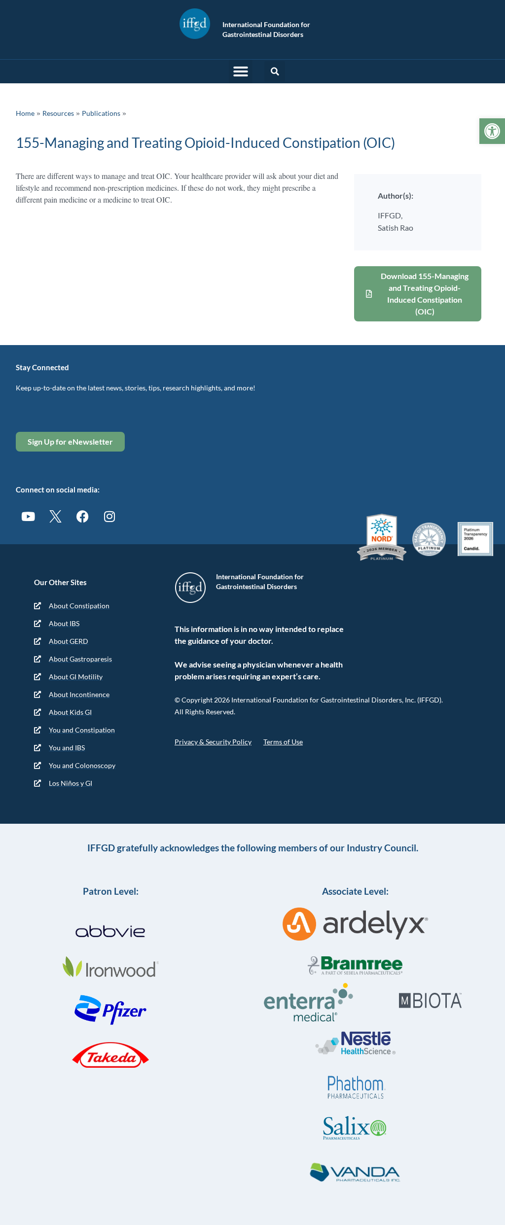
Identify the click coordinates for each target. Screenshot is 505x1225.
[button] (240, 71)
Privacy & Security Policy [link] (213, 741)
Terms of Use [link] (283, 741)
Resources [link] (58, 113)
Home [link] (25, 113)
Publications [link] (101, 113)
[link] (492, 131)
